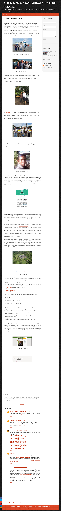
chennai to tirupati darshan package (18, 446)
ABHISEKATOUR (11, 20)
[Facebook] (1, 498)
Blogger (48, 506)
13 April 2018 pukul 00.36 (24, 411)
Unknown (12, 420)
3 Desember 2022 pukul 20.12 (20, 467)
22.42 (6, 20)
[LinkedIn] (1, 506)
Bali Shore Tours (9, 112)
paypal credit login (21, 425)
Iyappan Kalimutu (14, 411)
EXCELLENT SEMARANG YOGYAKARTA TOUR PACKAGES (30, 506)
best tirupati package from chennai (18, 436)
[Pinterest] (1, 504)
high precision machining (26, 474)
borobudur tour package (15, 397)
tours (19, 400)
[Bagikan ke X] (6, 394)
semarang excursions (27, 397)
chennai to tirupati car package (17, 448)
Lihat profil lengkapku (47, 67)
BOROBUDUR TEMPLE (23, 226)
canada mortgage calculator (23, 457)
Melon (11, 453)
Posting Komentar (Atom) (15, 502)
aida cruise (7, 397)
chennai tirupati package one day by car (19, 444)
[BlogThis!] (5, 394)
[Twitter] (1, 500)
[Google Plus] (1, 502)
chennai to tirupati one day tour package (19, 445)
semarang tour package (33, 398)
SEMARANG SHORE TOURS (14, 18)
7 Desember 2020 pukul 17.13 (19, 453)
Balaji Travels (13, 430)
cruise (21, 397)
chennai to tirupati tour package (20, 414)
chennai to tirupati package (16, 435)
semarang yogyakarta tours (9, 400)
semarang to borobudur (23, 398)
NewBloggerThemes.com (40, 508)
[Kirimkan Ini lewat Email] (4, 394)
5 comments (19, 20)
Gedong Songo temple (10, 290)
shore (17, 400)
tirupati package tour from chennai (18, 441)
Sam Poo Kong (9, 287)
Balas (11, 416)
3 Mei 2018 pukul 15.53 (20, 420)
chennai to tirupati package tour (17, 438)
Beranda (5, 14)
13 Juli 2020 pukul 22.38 (22, 430)
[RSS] (1, 508)
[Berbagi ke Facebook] (7, 394)
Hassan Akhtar (23, 508)
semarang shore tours (13, 398)
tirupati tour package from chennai (18, 442)
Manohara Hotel (25, 291)
